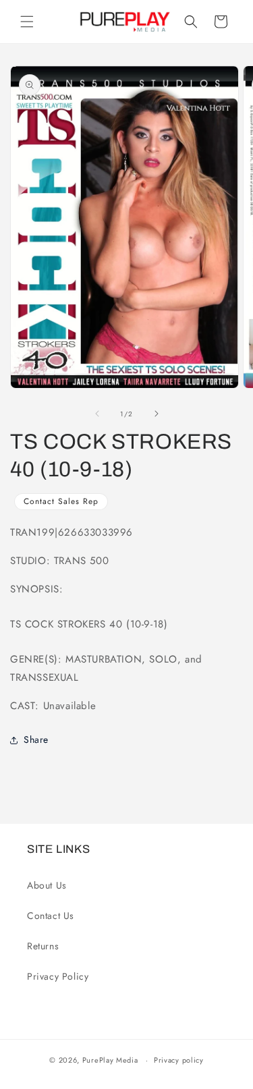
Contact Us (50, 915)
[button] (27, 21)
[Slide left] (97, 413)
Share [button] (36, 739)
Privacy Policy (57, 976)
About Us (47, 885)
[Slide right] (156, 413)
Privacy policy (179, 1060)
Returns (43, 946)
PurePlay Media (110, 1060)
